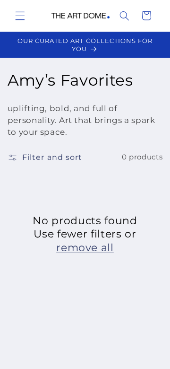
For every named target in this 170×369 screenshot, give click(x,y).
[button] (20, 15)
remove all (85, 247)
